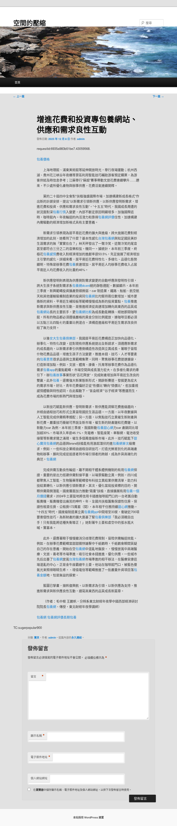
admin (81, 139)
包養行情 (59, 211)
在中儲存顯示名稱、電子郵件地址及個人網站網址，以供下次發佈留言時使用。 (82, 789)
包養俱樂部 (103, 517)
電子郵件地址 (40, 756)
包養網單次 (121, 443)
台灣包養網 (106, 238)
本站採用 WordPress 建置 (88, 817)
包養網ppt (91, 511)
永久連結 (76, 637)
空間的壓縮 (29, 22)
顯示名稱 (38, 735)
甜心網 (123, 506)
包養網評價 (106, 217)
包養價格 (43, 159)
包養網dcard (81, 285)
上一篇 (18, 96)
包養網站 (43, 311)
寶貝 (36, 637)
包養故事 (56, 375)
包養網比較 (84, 311)
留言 (37, 676)
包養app (49, 369)
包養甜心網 (105, 427)
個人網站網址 (39, 778)
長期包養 (69, 617)
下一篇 (158, 96)
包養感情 (49, 254)
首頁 (17, 82)
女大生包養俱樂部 (63, 338)
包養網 (90, 296)
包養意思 (46, 359)
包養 (72, 264)
